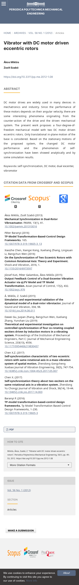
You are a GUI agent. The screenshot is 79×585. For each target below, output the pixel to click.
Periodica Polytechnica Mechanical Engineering (36, 11)
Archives (20, 32)
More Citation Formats (22, 465)
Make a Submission (21, 530)
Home (7, 32)
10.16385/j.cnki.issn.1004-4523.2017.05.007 (31, 371)
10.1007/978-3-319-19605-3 (21, 413)
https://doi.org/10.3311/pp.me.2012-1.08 (28, 76)
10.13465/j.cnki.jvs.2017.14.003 (23, 392)
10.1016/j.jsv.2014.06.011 (20, 310)
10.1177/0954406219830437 (22, 346)
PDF (11, 429)
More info (31, 580)
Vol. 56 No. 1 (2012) (40, 32)
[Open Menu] (3, 3)
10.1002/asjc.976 (15, 289)
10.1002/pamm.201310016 (21, 226)
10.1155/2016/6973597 (18, 268)
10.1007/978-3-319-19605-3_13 (23, 243)
